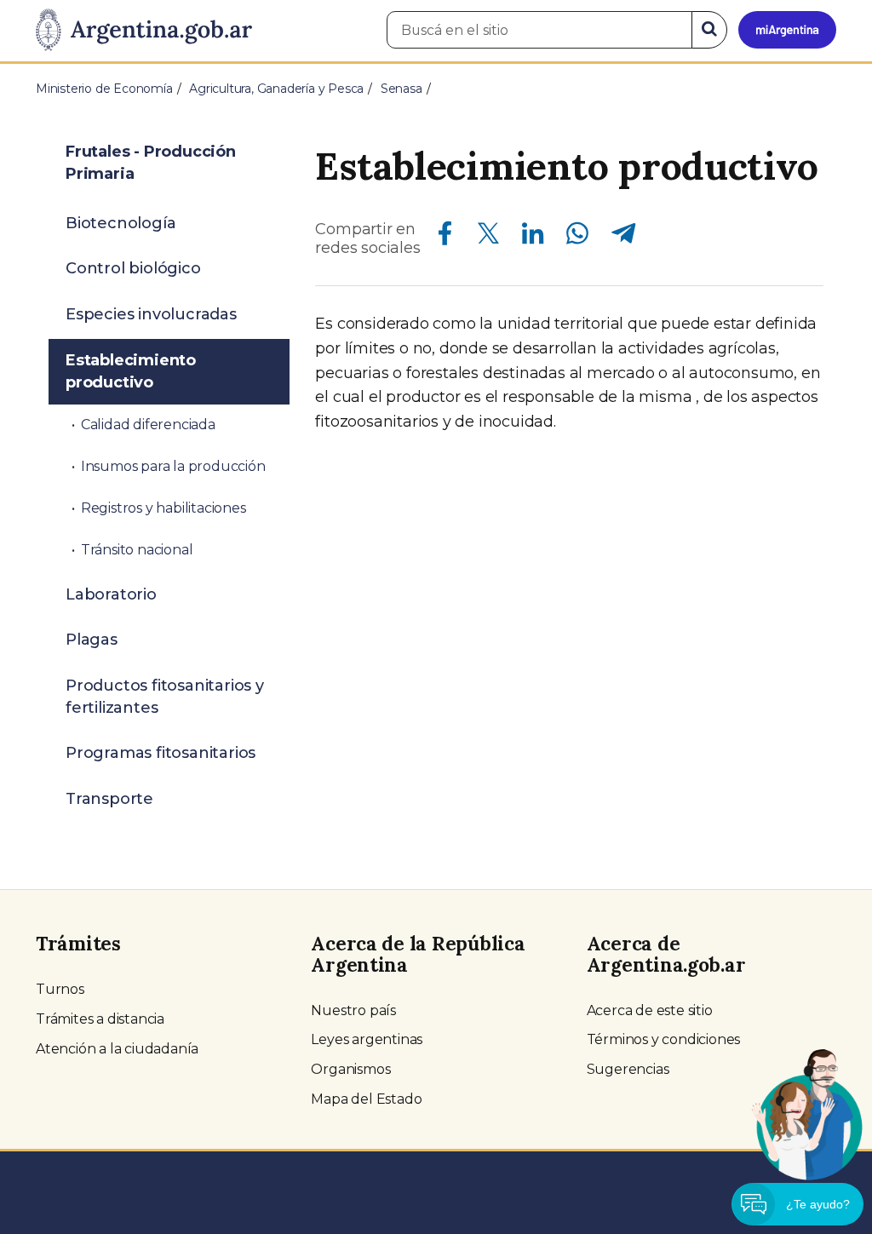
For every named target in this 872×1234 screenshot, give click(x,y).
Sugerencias (628, 1069)
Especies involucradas (151, 314)
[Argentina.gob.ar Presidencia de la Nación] (144, 30)
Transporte (109, 798)
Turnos (60, 989)
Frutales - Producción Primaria (151, 162)
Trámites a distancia (100, 1019)
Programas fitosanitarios (160, 752)
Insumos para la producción (173, 466)
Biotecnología (120, 223)
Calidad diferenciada (148, 424)
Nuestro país (353, 1010)
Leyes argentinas (366, 1039)
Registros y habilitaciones (163, 508)
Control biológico (133, 268)
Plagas (92, 639)
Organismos (350, 1069)
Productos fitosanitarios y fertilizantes (165, 696)
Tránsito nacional (137, 550)
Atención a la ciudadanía (117, 1049)
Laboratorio (111, 594)
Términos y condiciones (664, 1039)
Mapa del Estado (366, 1099)
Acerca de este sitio (650, 1010)
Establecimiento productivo (131, 371)
